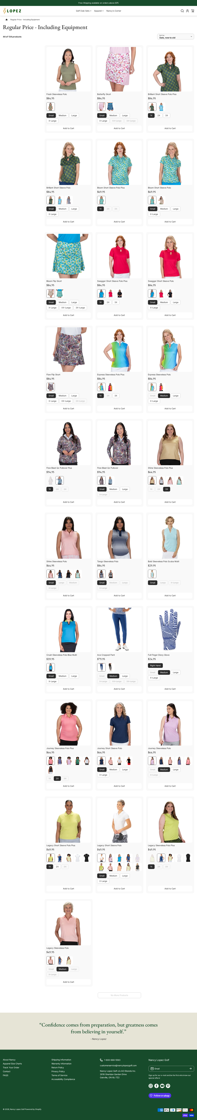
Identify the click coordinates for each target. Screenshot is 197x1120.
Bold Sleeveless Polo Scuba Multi (163, 561)
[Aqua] (179, 480)
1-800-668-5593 (112, 1060)
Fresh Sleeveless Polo (56, 94)
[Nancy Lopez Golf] (12, 10)
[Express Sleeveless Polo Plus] (119, 349)
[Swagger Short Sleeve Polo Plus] (119, 256)
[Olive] (50, 106)
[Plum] (137, 858)
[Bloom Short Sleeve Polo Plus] (119, 162)
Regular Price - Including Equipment (25, 19)
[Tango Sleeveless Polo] (119, 536)
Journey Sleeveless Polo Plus (60, 748)
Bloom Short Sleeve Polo (159, 187)
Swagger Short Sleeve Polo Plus (112, 281)
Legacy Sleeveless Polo (57, 948)
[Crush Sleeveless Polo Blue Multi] (68, 630)
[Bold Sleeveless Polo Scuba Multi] (170, 536)
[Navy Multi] (110, 106)
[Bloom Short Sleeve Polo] (170, 162)
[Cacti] (50, 858)
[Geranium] (50, 761)
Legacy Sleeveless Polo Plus (161, 845)
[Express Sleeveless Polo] (170, 349)
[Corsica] (60, 761)
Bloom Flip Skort (54, 281)
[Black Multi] (68, 200)
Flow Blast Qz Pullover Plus (59, 468)
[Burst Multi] (101, 106)
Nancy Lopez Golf (17, 1109)
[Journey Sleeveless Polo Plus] (68, 723)
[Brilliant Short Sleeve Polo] (68, 162)
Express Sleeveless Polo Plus (110, 374)
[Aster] (101, 293)
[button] (192, 10)
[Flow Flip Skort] (68, 349)
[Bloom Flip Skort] (68, 256)
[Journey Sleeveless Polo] (170, 723)
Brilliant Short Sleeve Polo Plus (162, 94)
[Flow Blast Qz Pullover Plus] (68, 443)
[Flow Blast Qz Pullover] (119, 443)
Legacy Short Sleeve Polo (109, 845)
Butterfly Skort (104, 94)
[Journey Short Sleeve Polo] (119, 723)
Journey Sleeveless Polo (159, 748)
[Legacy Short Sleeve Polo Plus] (68, 820)
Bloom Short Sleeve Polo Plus (111, 187)
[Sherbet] (119, 867)
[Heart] (110, 293)
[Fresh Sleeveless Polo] (68, 69)
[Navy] (101, 667)
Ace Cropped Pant (106, 655)
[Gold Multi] (152, 480)
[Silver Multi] (161, 480)
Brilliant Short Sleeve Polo (58, 187)
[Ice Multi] (161, 106)
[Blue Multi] (50, 667)
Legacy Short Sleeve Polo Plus (60, 845)
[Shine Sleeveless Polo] (68, 536)
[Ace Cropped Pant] (119, 630)
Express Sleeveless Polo (159, 374)
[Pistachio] (68, 858)
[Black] (119, 293)
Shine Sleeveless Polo (56, 561)
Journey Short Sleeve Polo (109, 748)
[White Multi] (161, 200)
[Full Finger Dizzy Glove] (170, 630)
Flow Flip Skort (53, 374)
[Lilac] (68, 761)
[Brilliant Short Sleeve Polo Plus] (170, 69)
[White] (86, 761)
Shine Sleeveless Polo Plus (160, 468)
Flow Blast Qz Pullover (107, 468)
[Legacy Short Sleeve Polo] (119, 820)
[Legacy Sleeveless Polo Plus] (170, 820)
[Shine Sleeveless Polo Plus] (170, 443)
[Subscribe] (190, 1069)
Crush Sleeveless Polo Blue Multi (61, 655)
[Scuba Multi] (152, 574)
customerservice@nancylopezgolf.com (118, 1065)
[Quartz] (170, 480)
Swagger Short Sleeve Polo (161, 281)
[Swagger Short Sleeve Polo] (170, 256)
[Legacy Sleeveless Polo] (68, 923)
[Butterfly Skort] (119, 69)
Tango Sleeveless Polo (107, 561)
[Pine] (78, 761)
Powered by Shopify (33, 1109)
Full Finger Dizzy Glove (158, 655)
